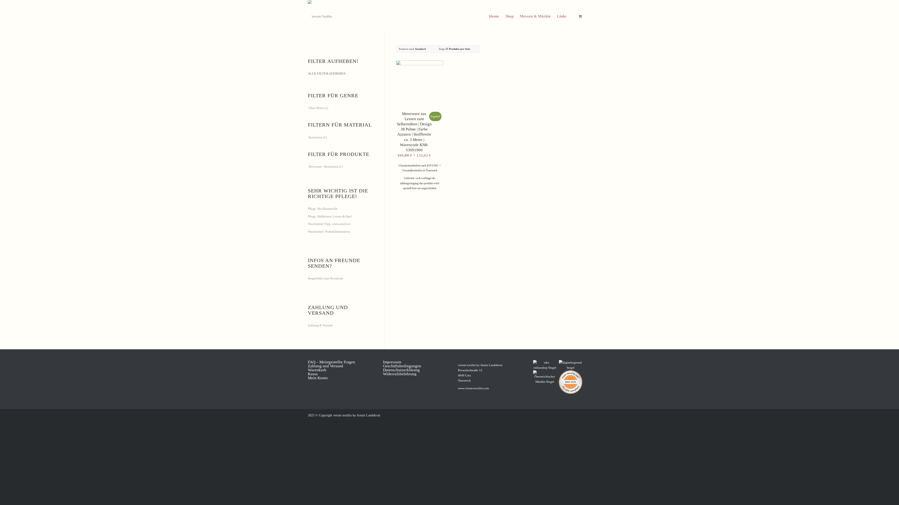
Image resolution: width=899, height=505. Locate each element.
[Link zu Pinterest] (573, 415)
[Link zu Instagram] (566, 415)
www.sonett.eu (341, 224)
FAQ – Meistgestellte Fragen (331, 362)
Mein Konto (318, 378)
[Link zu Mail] (580, 415)
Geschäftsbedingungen (402, 366)
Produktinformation (337, 231)
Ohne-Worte (316, 108)
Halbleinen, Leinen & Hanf (334, 216)
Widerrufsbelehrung (399, 374)
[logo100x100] (320, 16)
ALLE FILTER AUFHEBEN (327, 73)
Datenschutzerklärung (401, 370)
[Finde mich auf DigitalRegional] (570, 365)
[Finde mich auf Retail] (544, 377)
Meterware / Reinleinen (323, 166)
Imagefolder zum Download (325, 278)
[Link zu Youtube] (587, 415)
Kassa (313, 374)
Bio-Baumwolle (327, 208)
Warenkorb (317, 370)
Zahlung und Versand (325, 366)
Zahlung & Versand (320, 325)
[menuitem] (494, 16)
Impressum (392, 362)
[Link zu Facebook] (559, 415)
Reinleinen (316, 137)
